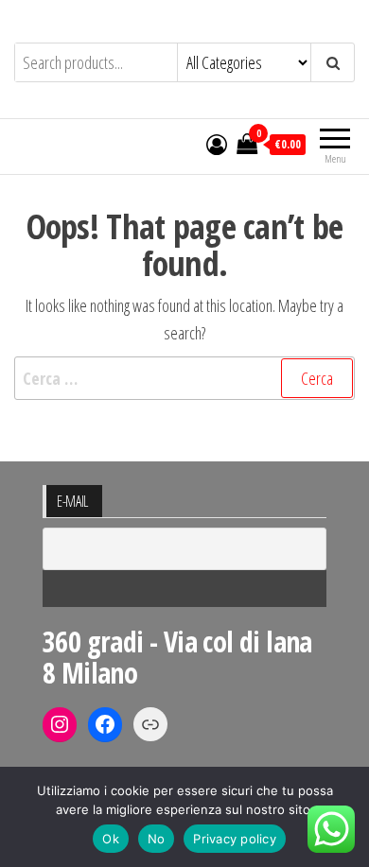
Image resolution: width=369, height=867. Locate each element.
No (157, 838)
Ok (110, 838)
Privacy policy (234, 838)
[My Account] (216, 144)
